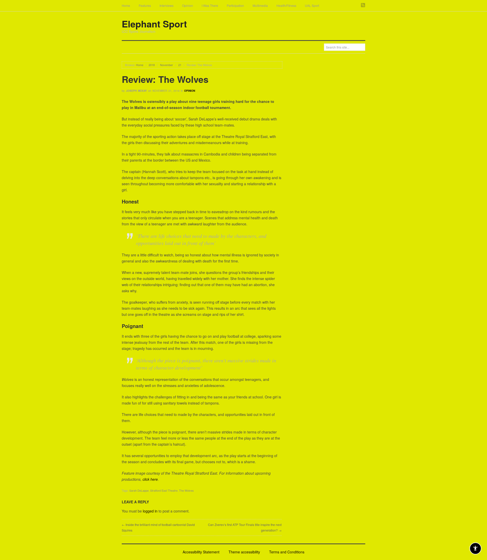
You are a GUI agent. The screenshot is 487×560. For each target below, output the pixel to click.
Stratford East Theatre (164, 490)
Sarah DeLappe (139, 490)
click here (150, 479)
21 (179, 65)
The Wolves (186, 490)
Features (145, 5)
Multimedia (260, 5)
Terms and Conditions (286, 551)
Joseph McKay (136, 90)
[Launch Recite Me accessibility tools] (475, 548)
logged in (150, 511)
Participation (235, 5)
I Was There (210, 5)
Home (126, 5)
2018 (152, 65)
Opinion (187, 5)
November (166, 65)
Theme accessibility (244, 551)
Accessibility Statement (201, 551)
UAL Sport (312, 5)
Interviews (166, 5)
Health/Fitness (286, 5)
